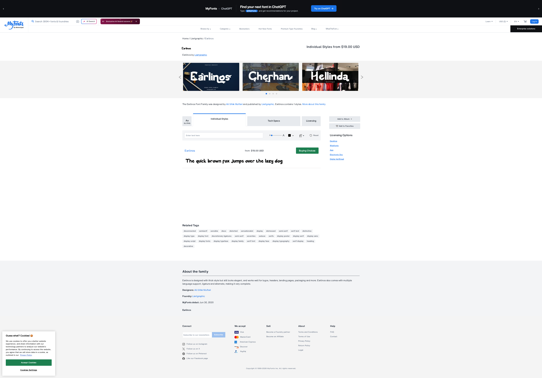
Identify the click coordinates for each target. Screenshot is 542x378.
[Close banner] (136, 21)
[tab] (266, 93)
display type (189, 236)
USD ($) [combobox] (502, 21)
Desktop (333, 141)
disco (223, 231)
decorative (188, 246)
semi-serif (283, 231)
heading (310, 241)
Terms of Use (304, 336)
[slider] (276, 135)
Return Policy (304, 345)
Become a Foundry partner (278, 332)
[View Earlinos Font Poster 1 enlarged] (211, 77)
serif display (298, 241)
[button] (3, 9)
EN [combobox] (515, 21)
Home (185, 38)
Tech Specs (274, 120)
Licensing (311, 120)
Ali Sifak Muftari (234, 104)
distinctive (307, 231)
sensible (214, 231)
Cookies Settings (28, 370)
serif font (251, 241)
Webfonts (334, 145)
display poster (283, 236)
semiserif (203, 231)
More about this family (313, 104)
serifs (271, 236)
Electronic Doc (336, 154)
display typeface (221, 241)
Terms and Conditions (308, 332)
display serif (298, 236)
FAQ (332, 332)
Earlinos (190, 151)
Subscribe (218, 334)
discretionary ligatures (221, 236)
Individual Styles (219, 118)
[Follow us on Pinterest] (184, 353)
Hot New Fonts (265, 28)
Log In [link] (534, 21)
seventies (251, 236)
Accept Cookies (28, 362)
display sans (312, 236)
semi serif (239, 236)
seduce (262, 236)
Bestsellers (244, 28)
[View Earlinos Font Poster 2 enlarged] (271, 77)
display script (189, 241)
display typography (281, 241)
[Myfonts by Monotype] (14, 25)
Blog (313, 29)
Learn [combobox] (488, 21)
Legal (300, 350)
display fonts (204, 241)
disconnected (190, 231)
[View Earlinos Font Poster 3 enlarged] (330, 77)
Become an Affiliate (275, 336)
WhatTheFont (331, 29)
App (331, 150)
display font (203, 236)
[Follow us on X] (184, 349)
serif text (295, 231)
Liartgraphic (197, 38)
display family (238, 241)
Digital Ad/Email (337, 159)
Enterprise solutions (526, 28)
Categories (224, 29)
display (260, 231)
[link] (32, 21)
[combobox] (63, 21)
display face (264, 241)
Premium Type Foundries (291, 28)
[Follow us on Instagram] (184, 344)
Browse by (205, 29)
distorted (234, 231)
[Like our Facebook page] (184, 358)
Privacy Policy (304, 341)
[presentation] (180, 77)
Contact (333, 336)
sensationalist (247, 231)
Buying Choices (307, 150)
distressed (271, 231)
